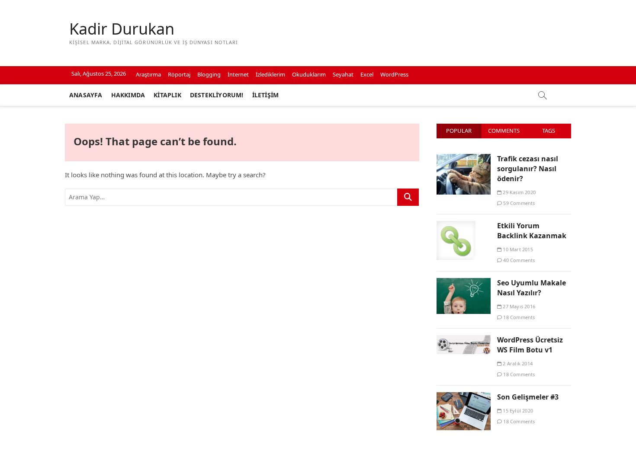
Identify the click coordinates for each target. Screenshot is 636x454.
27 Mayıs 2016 (518, 306)
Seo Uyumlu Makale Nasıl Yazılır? (531, 287)
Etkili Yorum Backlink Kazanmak (531, 230)
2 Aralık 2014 (517, 363)
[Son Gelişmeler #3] (464, 397)
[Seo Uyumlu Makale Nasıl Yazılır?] (464, 282)
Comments (504, 130)
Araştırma (148, 74)
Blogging (209, 74)
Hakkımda (128, 95)
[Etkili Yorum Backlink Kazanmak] (456, 225)
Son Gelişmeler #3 (528, 397)
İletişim (265, 95)
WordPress (394, 74)
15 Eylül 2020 (517, 410)
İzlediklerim (270, 74)
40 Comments (518, 260)
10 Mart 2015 (517, 249)
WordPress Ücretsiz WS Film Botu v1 (530, 345)
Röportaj (179, 74)
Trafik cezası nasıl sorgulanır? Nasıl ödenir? (527, 168)
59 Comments (518, 203)
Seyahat (343, 74)
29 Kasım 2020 (518, 192)
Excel (366, 74)
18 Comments (518, 317)
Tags (548, 130)
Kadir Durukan (121, 28)
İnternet (238, 74)
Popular (459, 130)
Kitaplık (167, 95)
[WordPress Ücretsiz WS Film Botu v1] (464, 340)
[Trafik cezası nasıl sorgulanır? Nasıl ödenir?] (464, 158)
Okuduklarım (309, 74)
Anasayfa (86, 95)
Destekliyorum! (217, 95)
